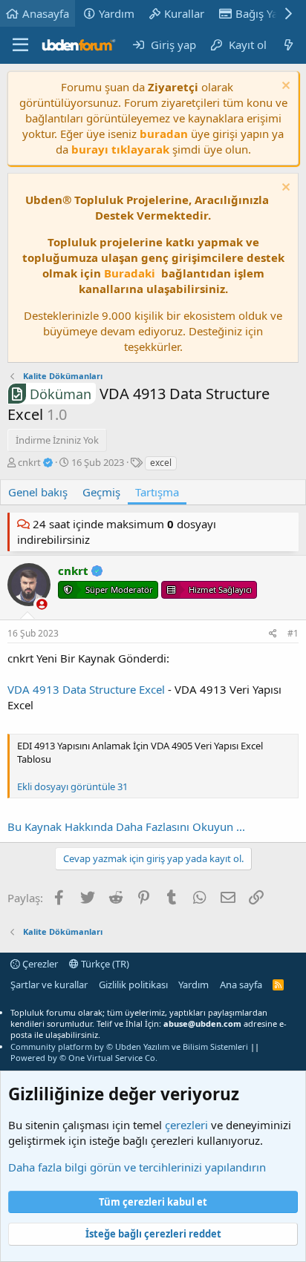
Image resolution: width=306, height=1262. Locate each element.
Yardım (116, 13)
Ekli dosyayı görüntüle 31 (72, 786)
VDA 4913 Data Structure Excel (86, 689)
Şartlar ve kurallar (49, 984)
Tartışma (157, 491)
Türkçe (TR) (104, 963)
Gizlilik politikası (133, 984)
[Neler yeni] (288, 45)
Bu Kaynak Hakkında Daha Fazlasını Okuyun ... (126, 826)
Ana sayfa (241, 984)
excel (161, 462)
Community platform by (129, 1046)
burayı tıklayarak (120, 149)
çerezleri (186, 1124)
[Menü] (20, 45)
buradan (164, 133)
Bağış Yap (259, 13)
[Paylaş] (273, 633)
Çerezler (39, 963)
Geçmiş (101, 491)
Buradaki (129, 273)
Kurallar (184, 13)
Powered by (83, 1057)
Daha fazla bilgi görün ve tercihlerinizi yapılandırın (137, 1167)
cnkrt (30, 462)
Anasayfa (45, 13)
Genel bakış (38, 491)
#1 (293, 633)
